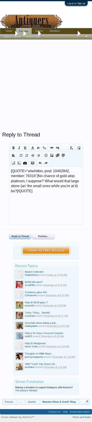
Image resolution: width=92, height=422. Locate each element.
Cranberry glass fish (36, 292)
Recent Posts (32, 36)
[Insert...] (63, 155)
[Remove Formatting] (71, 147)
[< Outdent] (32, 155)
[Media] (57, 155)
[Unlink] (57, 147)
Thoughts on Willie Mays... (39, 353)
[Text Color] (32, 147)
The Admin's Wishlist (26, 390)
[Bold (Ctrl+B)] (13, 147)
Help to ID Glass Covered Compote (44, 333)
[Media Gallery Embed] (25, 163)
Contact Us (54, 411)
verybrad (30, 315)
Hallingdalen (31, 326)
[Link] (51, 147)
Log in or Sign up (76, 3)
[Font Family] (44, 147)
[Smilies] (46, 155)
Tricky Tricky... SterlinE (37, 312)
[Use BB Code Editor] (79, 147)
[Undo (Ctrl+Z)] (40, 163)
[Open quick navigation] (87, 401)
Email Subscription (80, 411)
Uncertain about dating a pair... (41, 323)
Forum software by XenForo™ (17, 417)
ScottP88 (30, 285)
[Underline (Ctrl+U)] (25, 147)
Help (65, 411)
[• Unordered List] (21, 155)
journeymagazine (34, 357)
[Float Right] (19, 163)
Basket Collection (34, 271)
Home (9, 31)
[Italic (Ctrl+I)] (19, 147)
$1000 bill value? (34, 282)
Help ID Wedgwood (35, 343)
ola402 (28, 336)
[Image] (51, 155)
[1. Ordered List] (26, 155)
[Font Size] (38, 147)
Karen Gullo (31, 346)
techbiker (30, 367)
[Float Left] (13, 163)
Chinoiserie (31, 295)
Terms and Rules (81, 417)
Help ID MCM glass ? (36, 302)
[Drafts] (32, 163)
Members (55, 31)
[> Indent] (38, 155)
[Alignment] (13, 155)
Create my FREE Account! (46, 250)
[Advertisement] (46, 84)
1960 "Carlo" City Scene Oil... (40, 364)
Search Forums (12, 36)
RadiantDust (31, 275)
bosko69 (29, 305)
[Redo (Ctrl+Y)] (46, 163)
